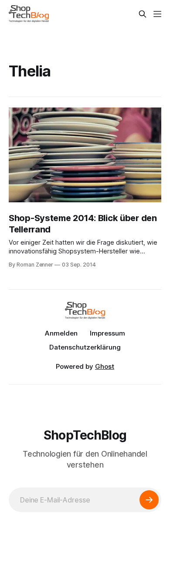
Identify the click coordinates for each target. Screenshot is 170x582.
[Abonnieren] (149, 499)
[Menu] (157, 14)
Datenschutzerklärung (85, 347)
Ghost (104, 366)
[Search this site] (143, 14)
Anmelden (61, 333)
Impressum (107, 333)
